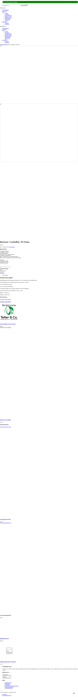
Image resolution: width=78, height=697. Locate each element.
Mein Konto (4, 21)
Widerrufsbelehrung (8, 688)
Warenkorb (7, 24)
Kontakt (6, 13)
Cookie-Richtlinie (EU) (6, 695)
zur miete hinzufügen (4, 268)
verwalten (7, 23)
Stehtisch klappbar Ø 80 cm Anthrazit (8, 661)
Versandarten (7, 19)
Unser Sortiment (5, 9)
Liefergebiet (4, 11)
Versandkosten (12, 247)
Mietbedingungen (8, 17)
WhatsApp (7, 14)
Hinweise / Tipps (8, 16)
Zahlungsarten (7, 18)
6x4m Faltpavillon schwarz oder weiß (7, 324)
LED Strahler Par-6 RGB (5, 519)
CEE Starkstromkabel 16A (5, 615)
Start (1, 44)
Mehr (3, 12)
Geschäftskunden (8, 15)
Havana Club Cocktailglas (5, 419)
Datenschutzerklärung (9, 687)
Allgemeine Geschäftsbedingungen (11, 685)
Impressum (4, 694)
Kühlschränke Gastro (4, 638)
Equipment (4, 44)
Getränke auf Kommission (5, 301)
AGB (6, 20)
